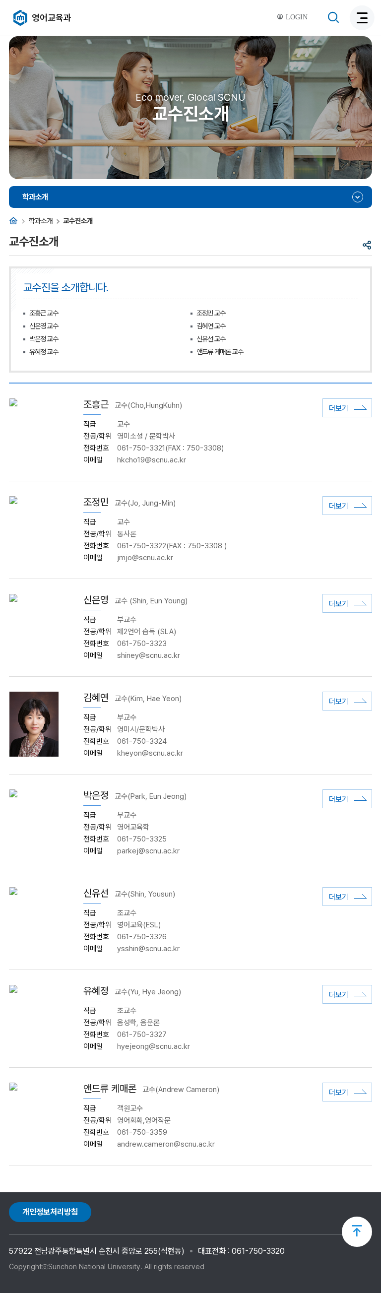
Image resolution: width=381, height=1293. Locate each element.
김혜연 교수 (210, 326)
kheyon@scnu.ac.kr (150, 753)
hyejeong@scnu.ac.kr (153, 1046)
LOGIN (296, 17)
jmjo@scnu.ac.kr (145, 557)
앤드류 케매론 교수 (219, 351)
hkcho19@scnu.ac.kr (151, 459)
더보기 (338, 408)
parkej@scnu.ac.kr (148, 850)
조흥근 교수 (43, 313)
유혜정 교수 (43, 351)
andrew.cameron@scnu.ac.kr (166, 1144)
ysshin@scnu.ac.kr (148, 948)
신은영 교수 (43, 326)
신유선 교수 (210, 338)
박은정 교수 (43, 338)
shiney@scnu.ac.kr (148, 655)
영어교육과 (51, 17)
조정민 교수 (210, 313)
